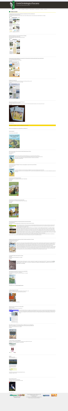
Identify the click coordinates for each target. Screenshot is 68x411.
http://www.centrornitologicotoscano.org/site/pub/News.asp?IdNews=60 (18, 128)
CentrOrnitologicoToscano (19, 285)
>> (12, 392)
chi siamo (22, 9)
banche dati (37, 9)
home (19, 9)
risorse (41, 9)
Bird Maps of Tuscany (17, 397)
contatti (45, 9)
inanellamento (32, 9)
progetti (27, 9)
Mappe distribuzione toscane (17, 396)
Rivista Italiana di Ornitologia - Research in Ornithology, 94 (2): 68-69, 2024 (18, 125)
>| (13, 392)
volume (53, 261)
